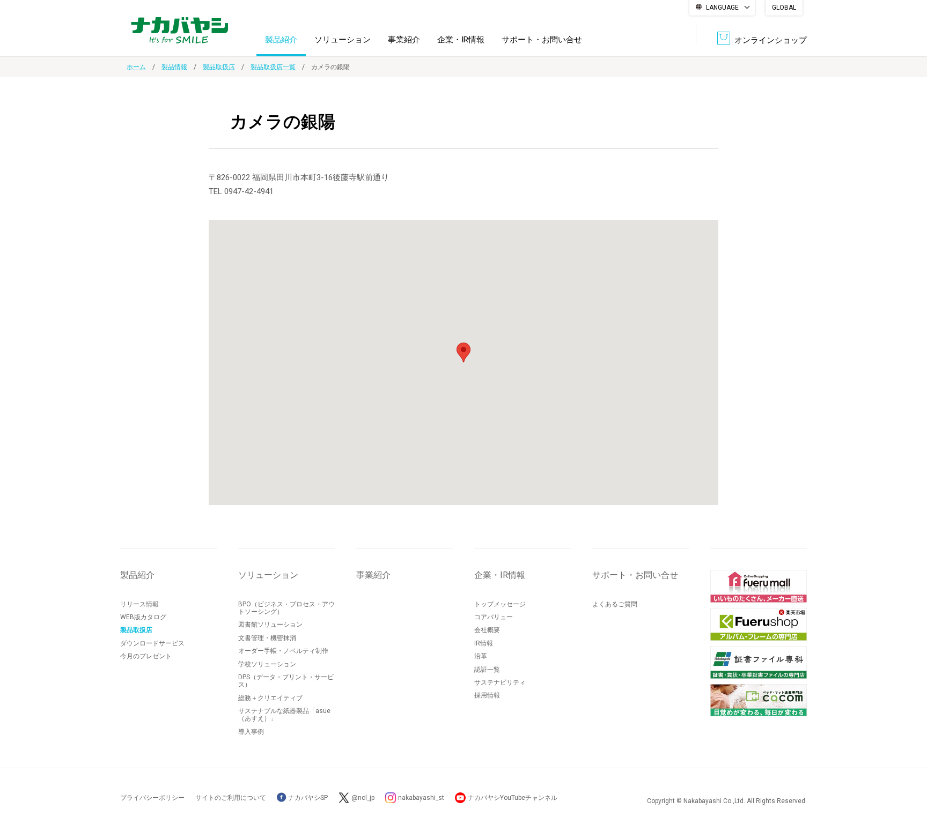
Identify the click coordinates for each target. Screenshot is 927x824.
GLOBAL (784, 7)
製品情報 (174, 67)
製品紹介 (281, 39)
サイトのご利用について (230, 797)
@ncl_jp (362, 797)
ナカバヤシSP (307, 797)
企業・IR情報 (460, 39)
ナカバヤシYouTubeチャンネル (512, 797)
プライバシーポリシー (152, 797)
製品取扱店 (219, 67)
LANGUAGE (722, 7)
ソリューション (342, 39)
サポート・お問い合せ (542, 39)
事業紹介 (404, 39)
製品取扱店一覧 (273, 67)
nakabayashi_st (421, 797)
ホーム (136, 67)
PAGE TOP (908, 772)
